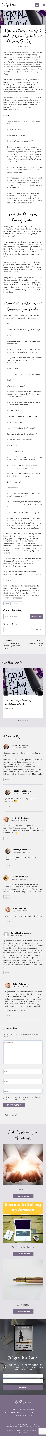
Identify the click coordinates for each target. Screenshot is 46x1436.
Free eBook (27, 1415)
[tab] (18, 720)
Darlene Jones (17, 876)
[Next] (40, 693)
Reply (7, 779)
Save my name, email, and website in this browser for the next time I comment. (23, 1098)
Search (38, 629)
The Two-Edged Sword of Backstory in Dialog (18, 702)
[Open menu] (37, 5)
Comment (8, 1043)
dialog (6, 603)
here (16, 67)
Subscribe (36, 616)
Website (7, 1091)
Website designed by (29, 1431)
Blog (40, 1412)
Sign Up (23, 1387)
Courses (32, 1412)
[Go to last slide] (6, 693)
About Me (21, 1409)
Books (24, 1412)
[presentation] (23, 681)
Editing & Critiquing (12, 1412)
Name (7, 1071)
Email (7, 1081)
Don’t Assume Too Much (36, 643)
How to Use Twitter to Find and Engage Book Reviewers (11, 644)
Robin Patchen (16, 603)
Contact (17, 1415)
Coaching (31, 1409)
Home (13, 1409)
